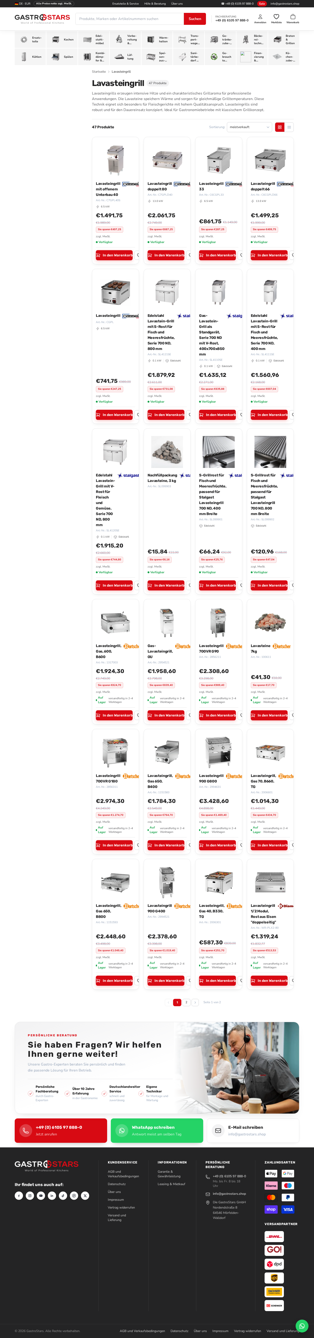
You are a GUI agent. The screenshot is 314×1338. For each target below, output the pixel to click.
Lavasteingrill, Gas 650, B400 (160, 781)
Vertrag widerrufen (121, 1207)
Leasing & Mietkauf (171, 1184)
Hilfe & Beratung (155, 4)
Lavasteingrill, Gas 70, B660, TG (263, 781)
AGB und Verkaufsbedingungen (123, 1173)
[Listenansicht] (289, 127)
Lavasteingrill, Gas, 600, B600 (108, 651)
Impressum (116, 1200)
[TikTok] (63, 1196)
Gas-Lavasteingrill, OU (160, 651)
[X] (85, 1196)
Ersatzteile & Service (125, 4)
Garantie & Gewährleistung (169, 1173)
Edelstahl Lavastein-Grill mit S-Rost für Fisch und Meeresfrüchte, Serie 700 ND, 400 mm (264, 332)
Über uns (177, 4)
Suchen (195, 18)
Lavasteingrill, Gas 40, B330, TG (211, 911)
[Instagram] (30, 1196)
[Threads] (74, 1196)
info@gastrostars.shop (285, 4)
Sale (262, 4)
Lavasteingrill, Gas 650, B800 (108, 911)
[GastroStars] (42, 19)
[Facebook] (19, 1196)
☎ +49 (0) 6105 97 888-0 (237, 4)
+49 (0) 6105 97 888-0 (231, 20)
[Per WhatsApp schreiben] (302, 1326)
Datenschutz (117, 1184)
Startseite (99, 71)
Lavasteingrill (108, 315)
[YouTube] (41, 1196)
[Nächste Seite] (195, 1002)
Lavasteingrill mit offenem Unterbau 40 (108, 189)
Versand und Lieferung (117, 1217)
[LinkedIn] (52, 1196)
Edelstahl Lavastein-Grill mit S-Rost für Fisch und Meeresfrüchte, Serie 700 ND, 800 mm (161, 332)
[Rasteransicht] (279, 127)
